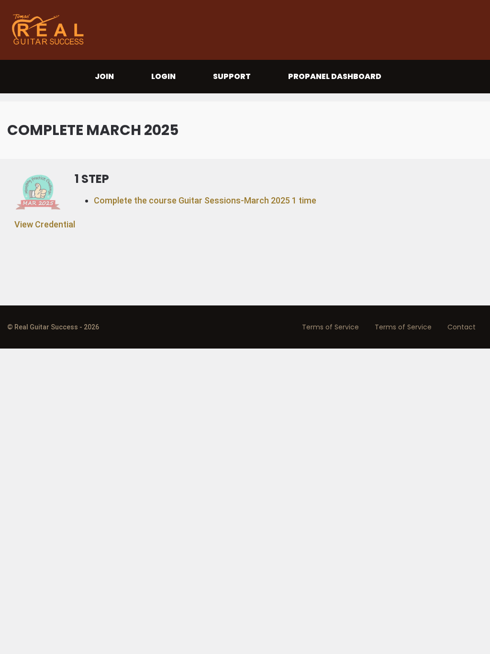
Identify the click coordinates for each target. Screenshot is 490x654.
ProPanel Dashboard (334, 76)
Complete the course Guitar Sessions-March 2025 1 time (205, 200)
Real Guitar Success (50, 30)
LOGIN (163, 76)
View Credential (44, 224)
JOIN (104, 76)
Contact (461, 327)
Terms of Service (330, 327)
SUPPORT (232, 76)
